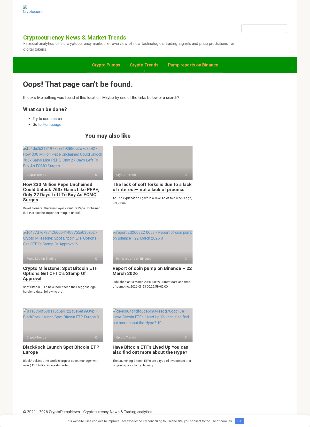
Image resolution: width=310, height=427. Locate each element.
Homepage (52, 124)
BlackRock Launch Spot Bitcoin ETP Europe (61, 349)
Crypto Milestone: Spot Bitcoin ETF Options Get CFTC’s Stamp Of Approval (60, 273)
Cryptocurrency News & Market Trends (74, 37)
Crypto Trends (144, 64)
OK (239, 421)
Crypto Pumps (106, 64)
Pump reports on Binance (193, 64)
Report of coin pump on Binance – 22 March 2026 (152, 271)
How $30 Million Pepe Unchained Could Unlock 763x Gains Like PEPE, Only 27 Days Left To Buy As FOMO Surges (61, 192)
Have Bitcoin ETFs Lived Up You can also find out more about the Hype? (150, 349)
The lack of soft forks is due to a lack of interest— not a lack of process (152, 187)
